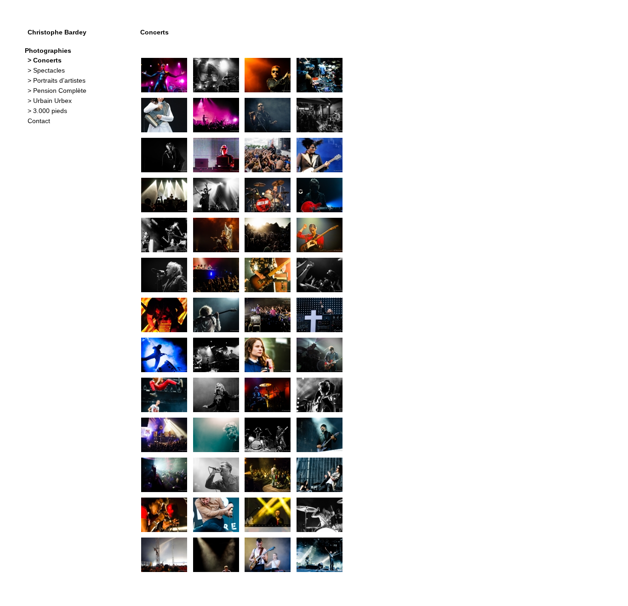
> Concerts (45, 60)
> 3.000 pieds (47, 110)
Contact (39, 121)
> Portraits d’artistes (57, 80)
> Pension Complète (57, 90)
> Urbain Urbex (50, 100)
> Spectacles (46, 70)
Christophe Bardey (57, 32)
